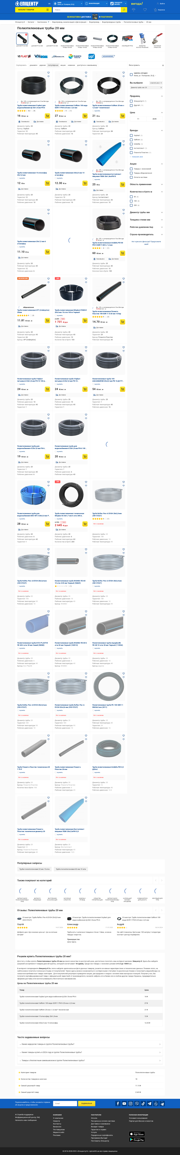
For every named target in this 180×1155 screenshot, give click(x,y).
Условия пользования (138, 1118)
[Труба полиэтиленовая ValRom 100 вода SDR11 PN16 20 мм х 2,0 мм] (71, 85)
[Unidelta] (58, 56)
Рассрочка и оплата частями (103, 1121)
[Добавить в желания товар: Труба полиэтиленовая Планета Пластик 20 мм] (86, 735)
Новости (56, 1121)
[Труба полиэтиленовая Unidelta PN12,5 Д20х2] (108, 748)
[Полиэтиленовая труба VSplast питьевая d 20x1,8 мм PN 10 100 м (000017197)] (33, 360)
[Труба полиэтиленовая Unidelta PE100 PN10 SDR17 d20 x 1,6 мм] (108, 222)
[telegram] (149, 1103)
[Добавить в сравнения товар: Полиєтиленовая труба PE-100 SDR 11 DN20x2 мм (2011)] (123, 677)
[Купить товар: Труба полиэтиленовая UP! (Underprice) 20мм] (47, 320)
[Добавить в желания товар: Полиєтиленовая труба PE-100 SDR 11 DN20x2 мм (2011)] (123, 673)
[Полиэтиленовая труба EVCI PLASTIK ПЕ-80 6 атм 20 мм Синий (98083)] (33, 624)
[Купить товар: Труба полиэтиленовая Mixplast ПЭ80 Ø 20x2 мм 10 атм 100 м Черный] (85, 320)
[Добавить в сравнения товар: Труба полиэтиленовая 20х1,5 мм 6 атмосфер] (48, 213)
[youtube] (124, 1103)
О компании (58, 1118)
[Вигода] (137, 3)
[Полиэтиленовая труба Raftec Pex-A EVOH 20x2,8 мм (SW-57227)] (71, 686)
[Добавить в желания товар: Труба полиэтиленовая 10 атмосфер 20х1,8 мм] (48, 141)
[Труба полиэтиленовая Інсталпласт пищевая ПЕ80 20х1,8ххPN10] (108, 154)
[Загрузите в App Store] (137, 1133)
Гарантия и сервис (98, 1130)
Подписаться (86, 1103)
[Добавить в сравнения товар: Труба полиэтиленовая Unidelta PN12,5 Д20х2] (123, 739)
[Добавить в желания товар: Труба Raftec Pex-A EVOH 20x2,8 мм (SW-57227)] (123, 482)
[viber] (137, 1103)
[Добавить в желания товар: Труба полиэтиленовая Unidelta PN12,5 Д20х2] (123, 735)
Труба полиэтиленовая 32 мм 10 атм (34, 869)
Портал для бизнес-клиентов (141, 1121)
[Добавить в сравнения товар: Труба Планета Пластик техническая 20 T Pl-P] (48, 739)
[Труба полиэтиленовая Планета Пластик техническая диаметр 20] (33, 810)
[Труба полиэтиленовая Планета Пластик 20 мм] (71, 748)
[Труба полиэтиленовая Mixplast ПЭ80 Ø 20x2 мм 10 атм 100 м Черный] (71, 291)
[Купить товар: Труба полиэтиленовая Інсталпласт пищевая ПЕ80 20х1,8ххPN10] (122, 184)
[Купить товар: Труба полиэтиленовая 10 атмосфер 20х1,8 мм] (47, 183)
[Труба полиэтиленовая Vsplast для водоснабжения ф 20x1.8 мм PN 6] (33, 85)
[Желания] (145, 9)
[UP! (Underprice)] (91, 56)
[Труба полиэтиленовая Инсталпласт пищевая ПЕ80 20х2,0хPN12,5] (71, 810)
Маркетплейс (58, 1132)
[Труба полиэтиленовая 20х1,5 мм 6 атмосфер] (33, 222)
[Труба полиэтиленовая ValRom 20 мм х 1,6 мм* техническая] (108, 85)
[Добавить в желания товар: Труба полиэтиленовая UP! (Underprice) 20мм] (48, 278)
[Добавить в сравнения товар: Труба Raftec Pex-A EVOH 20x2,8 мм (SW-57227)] (123, 485)
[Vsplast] (24, 56)
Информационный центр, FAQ (27, 1117)
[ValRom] (41, 56)
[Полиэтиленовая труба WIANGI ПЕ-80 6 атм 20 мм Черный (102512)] (71, 624)
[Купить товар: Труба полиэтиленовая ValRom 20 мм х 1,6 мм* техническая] (122, 116)
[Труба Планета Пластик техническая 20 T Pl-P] (33, 748)
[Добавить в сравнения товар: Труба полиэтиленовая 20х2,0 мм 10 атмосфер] (86, 145)
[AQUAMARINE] (108, 56)
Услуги (94, 1132)
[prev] (156, 880)
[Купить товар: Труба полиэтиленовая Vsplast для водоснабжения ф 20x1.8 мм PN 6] (47, 116)
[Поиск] (124, 9)
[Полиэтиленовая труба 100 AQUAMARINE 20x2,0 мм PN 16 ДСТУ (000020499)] (108, 360)
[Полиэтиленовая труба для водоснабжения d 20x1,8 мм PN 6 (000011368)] (33, 427)
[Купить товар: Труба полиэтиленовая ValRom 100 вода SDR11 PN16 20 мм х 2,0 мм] (85, 116)
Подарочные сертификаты (102, 1135)
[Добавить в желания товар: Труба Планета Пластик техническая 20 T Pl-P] (48, 735)
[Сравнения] (133, 9)
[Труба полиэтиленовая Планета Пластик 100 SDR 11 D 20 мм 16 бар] (108, 291)
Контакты (57, 1124)
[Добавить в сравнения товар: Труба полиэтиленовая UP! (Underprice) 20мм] (48, 282)
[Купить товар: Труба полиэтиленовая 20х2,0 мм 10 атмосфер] (85, 183)
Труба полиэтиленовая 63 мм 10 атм (71, 869)
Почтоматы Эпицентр (100, 1141)
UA (49, 4)
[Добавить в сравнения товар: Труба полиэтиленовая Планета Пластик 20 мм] (86, 739)
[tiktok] (143, 1103)
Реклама (56, 1135)
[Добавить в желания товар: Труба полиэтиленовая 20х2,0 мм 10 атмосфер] (86, 141)
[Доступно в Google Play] (137, 1139)
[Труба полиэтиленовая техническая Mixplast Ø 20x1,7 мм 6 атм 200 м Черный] (71, 494)
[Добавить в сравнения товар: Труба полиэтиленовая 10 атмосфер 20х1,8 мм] (48, 145)
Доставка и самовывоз (100, 1124)
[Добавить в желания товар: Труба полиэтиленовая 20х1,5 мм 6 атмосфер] (48, 210)
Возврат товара (97, 1127)
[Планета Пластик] (75, 56)
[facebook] (118, 1103)
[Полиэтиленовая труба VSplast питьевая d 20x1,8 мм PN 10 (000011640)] (71, 360)
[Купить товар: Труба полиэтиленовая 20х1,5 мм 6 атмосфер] (47, 252)
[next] (162, 880)
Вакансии (57, 1127)
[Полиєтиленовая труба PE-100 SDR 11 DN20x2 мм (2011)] (108, 686)
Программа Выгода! (99, 1138)
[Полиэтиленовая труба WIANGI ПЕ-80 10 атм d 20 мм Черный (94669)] (71, 562)
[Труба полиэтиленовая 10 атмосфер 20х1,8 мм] (33, 154)
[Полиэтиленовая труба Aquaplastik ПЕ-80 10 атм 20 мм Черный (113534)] (108, 624)
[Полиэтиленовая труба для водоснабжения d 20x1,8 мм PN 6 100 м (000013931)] (71, 427)
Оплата (94, 1118)
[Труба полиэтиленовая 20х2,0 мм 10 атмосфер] (71, 154)
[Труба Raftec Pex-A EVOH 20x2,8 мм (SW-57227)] (108, 494)
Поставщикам (59, 1130)
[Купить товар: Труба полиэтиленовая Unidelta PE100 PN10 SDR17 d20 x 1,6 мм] (122, 253)
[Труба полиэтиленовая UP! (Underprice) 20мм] (33, 291)
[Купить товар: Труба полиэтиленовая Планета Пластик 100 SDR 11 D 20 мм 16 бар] (122, 321)
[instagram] (130, 1103)
